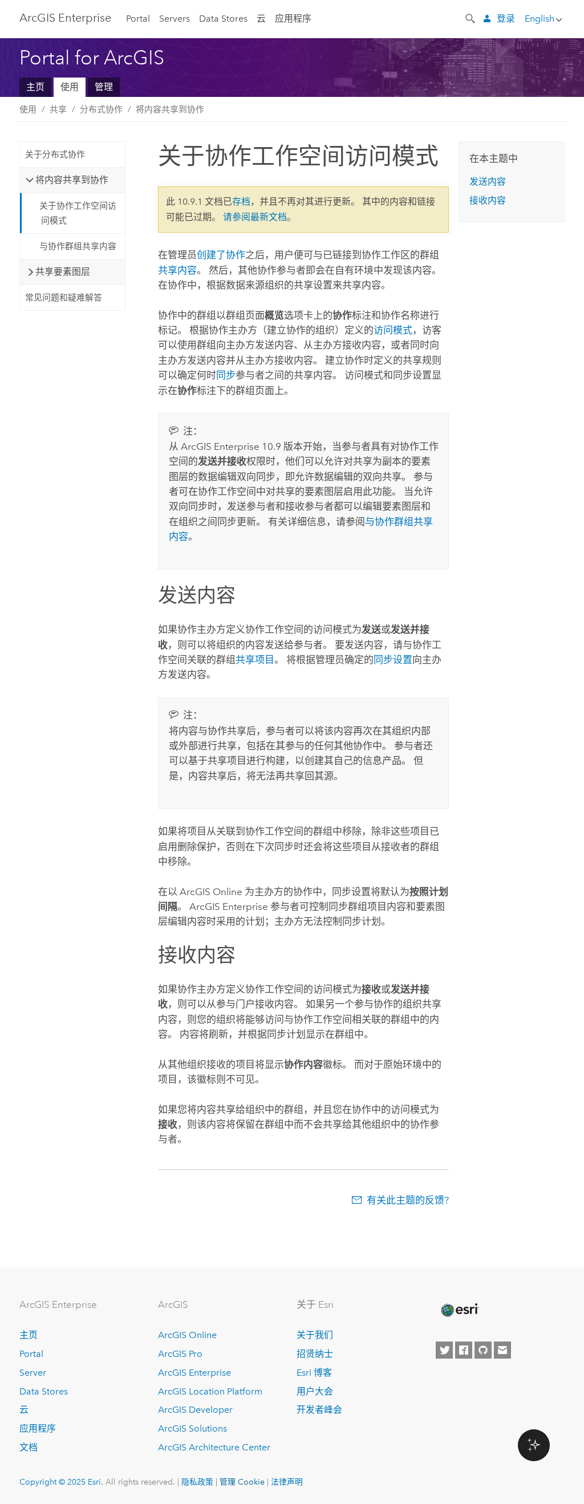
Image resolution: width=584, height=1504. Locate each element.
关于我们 (315, 1335)
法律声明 (287, 1481)
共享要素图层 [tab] (62, 271)
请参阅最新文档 (255, 217)
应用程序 (293, 18)
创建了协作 (221, 255)
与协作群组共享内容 (77, 246)
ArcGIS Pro (180, 1353)
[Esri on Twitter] (444, 1350)
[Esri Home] (459, 1310)
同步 (226, 375)
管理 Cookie (242, 1481)
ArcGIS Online (187, 1335)
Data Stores (223, 18)
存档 (241, 201)
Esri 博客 (314, 1372)
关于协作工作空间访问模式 (77, 213)
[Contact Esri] (502, 1350)
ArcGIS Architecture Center (214, 1447)
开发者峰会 (319, 1409)
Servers (174, 18)
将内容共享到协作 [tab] (71, 179)
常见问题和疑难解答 (63, 297)
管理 (104, 87)
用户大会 (315, 1391)
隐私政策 (197, 1481)
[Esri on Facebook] (463, 1350)
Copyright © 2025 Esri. (61, 1481)
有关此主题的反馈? (408, 1200)
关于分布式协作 (55, 154)
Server (32, 1372)
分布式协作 (101, 109)
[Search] (471, 17)
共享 (58, 109)
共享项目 (255, 659)
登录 (506, 18)
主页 (35, 87)
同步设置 (393, 659)
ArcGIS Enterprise (65, 18)
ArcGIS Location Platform (210, 1391)
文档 (28, 1447)
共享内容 (177, 270)
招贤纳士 (315, 1353)
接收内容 (487, 200)
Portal (138, 18)
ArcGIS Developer (195, 1409)
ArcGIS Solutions (192, 1428)
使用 (69, 87)
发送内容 (487, 181)
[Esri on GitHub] (483, 1350)
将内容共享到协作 (170, 109)
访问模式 (393, 330)
